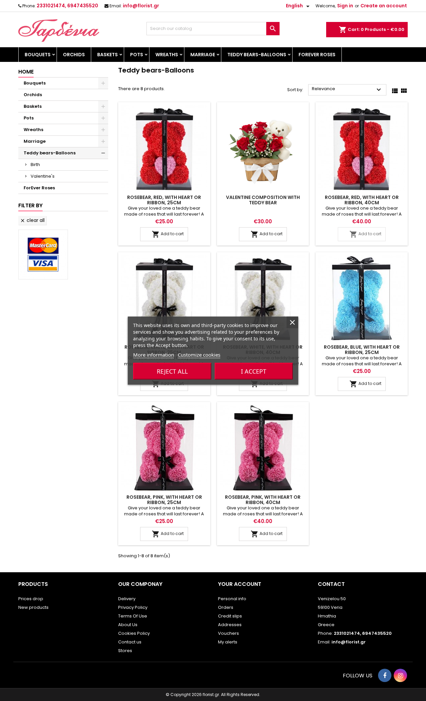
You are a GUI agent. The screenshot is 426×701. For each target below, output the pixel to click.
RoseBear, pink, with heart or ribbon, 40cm (263, 500)
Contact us (129, 642)
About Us (127, 624)
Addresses (230, 624)
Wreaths (166, 54)
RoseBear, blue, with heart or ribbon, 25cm (362, 350)
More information (153, 354)
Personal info (232, 599)
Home (26, 72)
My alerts (227, 642)
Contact (331, 584)
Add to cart (168, 234)
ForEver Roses (317, 54)
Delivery (126, 599)
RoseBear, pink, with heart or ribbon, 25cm (164, 500)
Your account (239, 584)
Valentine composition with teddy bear (263, 200)
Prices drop (30, 599)
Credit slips (230, 616)
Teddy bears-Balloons (256, 54)
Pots (136, 54)
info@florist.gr (141, 5)
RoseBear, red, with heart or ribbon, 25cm (164, 200)
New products (33, 607)
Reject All (172, 371)
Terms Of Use (132, 616)
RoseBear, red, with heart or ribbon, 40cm (362, 200)
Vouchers (228, 633)
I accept (253, 371)
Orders (225, 607)
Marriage (202, 54)
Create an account (383, 5)
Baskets (107, 54)
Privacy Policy (132, 607)
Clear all (32, 220)
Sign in (345, 5)
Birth (35, 164)
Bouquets (38, 54)
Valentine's (43, 176)
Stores (125, 650)
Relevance (347, 90)
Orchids (74, 54)
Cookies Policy (134, 633)
